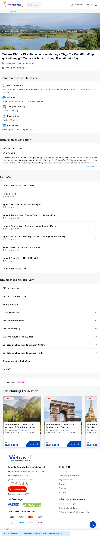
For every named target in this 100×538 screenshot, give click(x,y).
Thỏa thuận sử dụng (68, 508)
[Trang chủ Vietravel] (13, 4)
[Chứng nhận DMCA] (31, 504)
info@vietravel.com (19, 475)
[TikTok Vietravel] (23, 483)
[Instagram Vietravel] (12, 483)
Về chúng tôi (64, 471)
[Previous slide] (3, 32)
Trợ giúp (63, 492)
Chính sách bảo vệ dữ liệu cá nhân (74, 512)
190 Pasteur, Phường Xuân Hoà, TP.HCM (29, 471)
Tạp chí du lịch (65, 480)
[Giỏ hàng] (92, 4)
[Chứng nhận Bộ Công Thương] (14, 504)
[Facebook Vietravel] (16, 483)
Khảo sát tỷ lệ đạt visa (69, 475)
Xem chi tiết (34, 444)
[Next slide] (97, 32)
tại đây (65, 533)
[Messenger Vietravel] (26, 483)
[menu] (96, 4)
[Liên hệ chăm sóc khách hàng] (93, 524)
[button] (50, 534)
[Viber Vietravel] (19, 483)
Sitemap (63, 488)
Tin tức (62, 484)
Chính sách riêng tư (67, 504)
